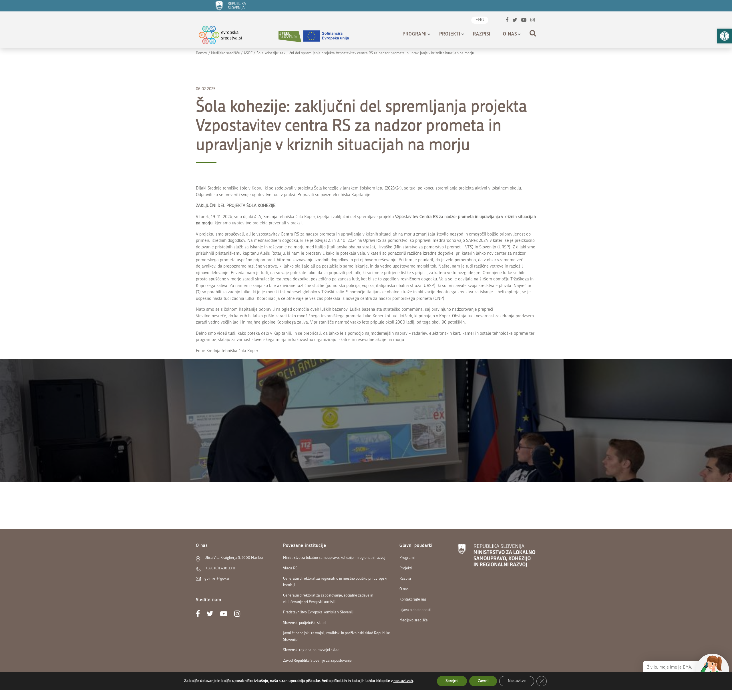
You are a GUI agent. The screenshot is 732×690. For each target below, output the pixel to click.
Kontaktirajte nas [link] (413, 599)
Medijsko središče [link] (225, 53)
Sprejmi (451, 681)
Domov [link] (201, 53)
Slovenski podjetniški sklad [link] (304, 623)
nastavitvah (403, 681)
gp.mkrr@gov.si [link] (216, 579)
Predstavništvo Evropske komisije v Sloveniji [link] (318, 612)
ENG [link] (480, 20)
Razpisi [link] (481, 34)
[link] (724, 36)
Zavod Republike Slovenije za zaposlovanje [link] (317, 661)
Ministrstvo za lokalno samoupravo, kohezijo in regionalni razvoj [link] (334, 558)
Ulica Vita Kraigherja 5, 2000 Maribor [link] (234, 558)
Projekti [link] (449, 34)
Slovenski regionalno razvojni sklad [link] (311, 650)
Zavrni (483, 681)
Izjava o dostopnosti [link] (415, 610)
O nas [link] (510, 34)
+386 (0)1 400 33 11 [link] (219, 568)
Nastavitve (517, 681)
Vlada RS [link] (290, 568)
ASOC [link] (248, 53)
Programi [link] (415, 34)
